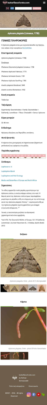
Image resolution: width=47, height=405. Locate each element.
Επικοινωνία (33, 386)
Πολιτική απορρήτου (16, 386)
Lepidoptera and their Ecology (12, 176)
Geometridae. (27, 48)
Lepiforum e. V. (6, 167)
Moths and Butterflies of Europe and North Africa (19, 180)
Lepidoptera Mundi (8, 171)
